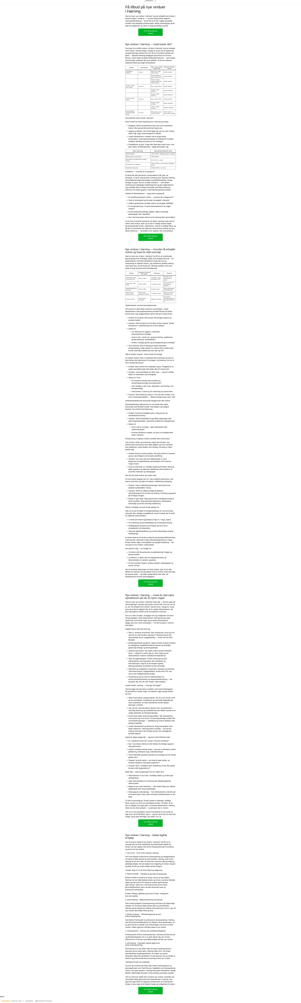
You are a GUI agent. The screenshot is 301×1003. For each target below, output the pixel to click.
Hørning (2, 996)
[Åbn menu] (155, 1)
